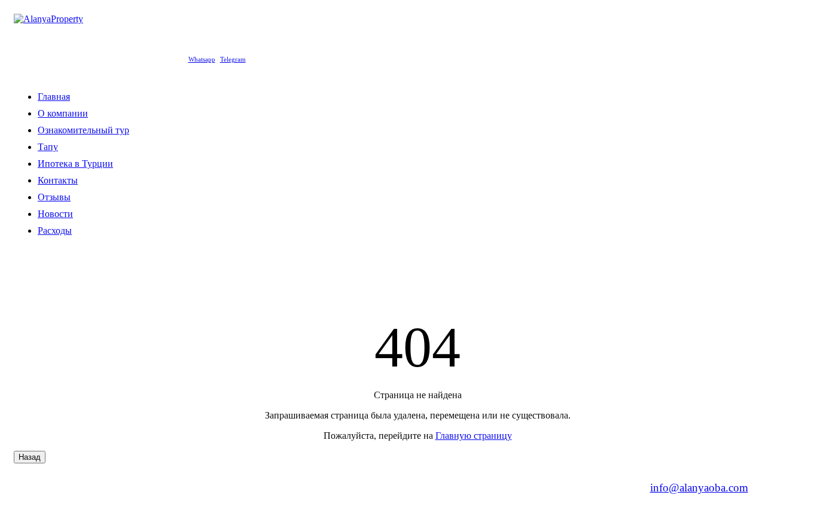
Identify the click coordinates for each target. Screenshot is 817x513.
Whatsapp (201, 59)
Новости (55, 214)
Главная (54, 96)
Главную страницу (473, 435)
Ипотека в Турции (75, 163)
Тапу (48, 147)
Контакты (58, 180)
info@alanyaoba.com (699, 487)
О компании (63, 113)
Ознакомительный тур (83, 130)
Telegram (233, 59)
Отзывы (54, 197)
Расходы (55, 230)
